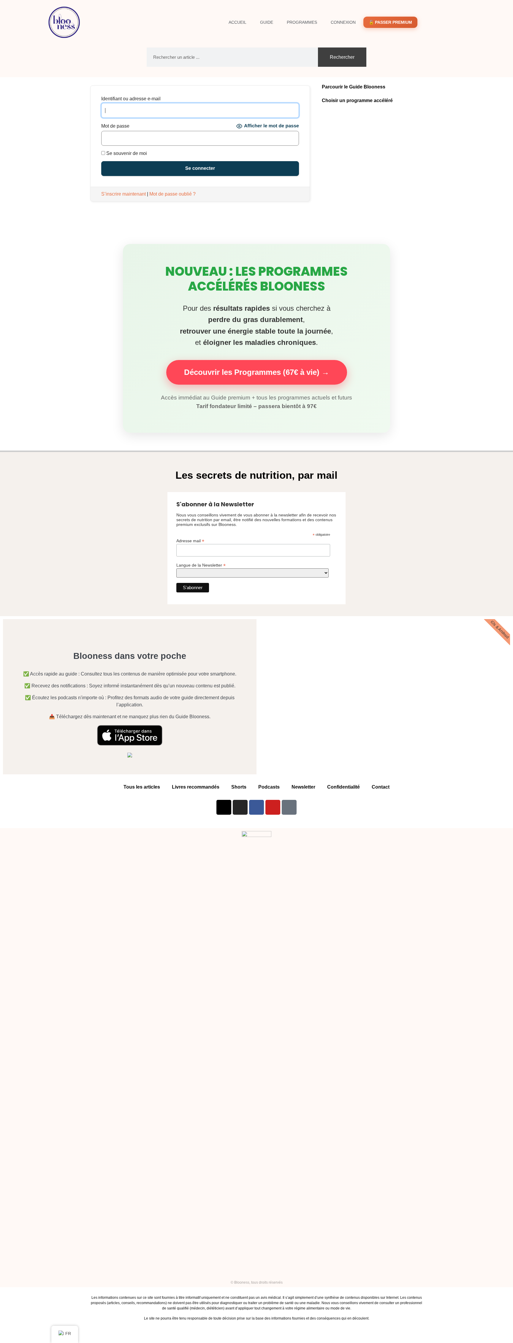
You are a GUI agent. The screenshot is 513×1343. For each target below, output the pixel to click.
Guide (266, 22)
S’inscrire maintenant (123, 193)
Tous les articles (142, 786)
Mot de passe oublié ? (172, 193)
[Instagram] (240, 807)
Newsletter (303, 786)
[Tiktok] (289, 807)
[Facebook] (256, 807)
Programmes (302, 22)
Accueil (237, 22)
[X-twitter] (223, 807)
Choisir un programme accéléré (357, 100)
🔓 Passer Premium (390, 22)
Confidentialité (343, 786)
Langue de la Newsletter (201, 564)
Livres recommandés (195, 786)
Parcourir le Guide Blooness (353, 86)
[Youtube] (272, 807)
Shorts (238, 786)
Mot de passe (115, 126)
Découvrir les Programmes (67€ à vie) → (256, 372)
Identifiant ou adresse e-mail (131, 98)
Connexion (343, 22)
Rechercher (342, 57)
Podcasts (269, 786)
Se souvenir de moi (126, 153)
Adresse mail (190, 540)
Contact (381, 786)
